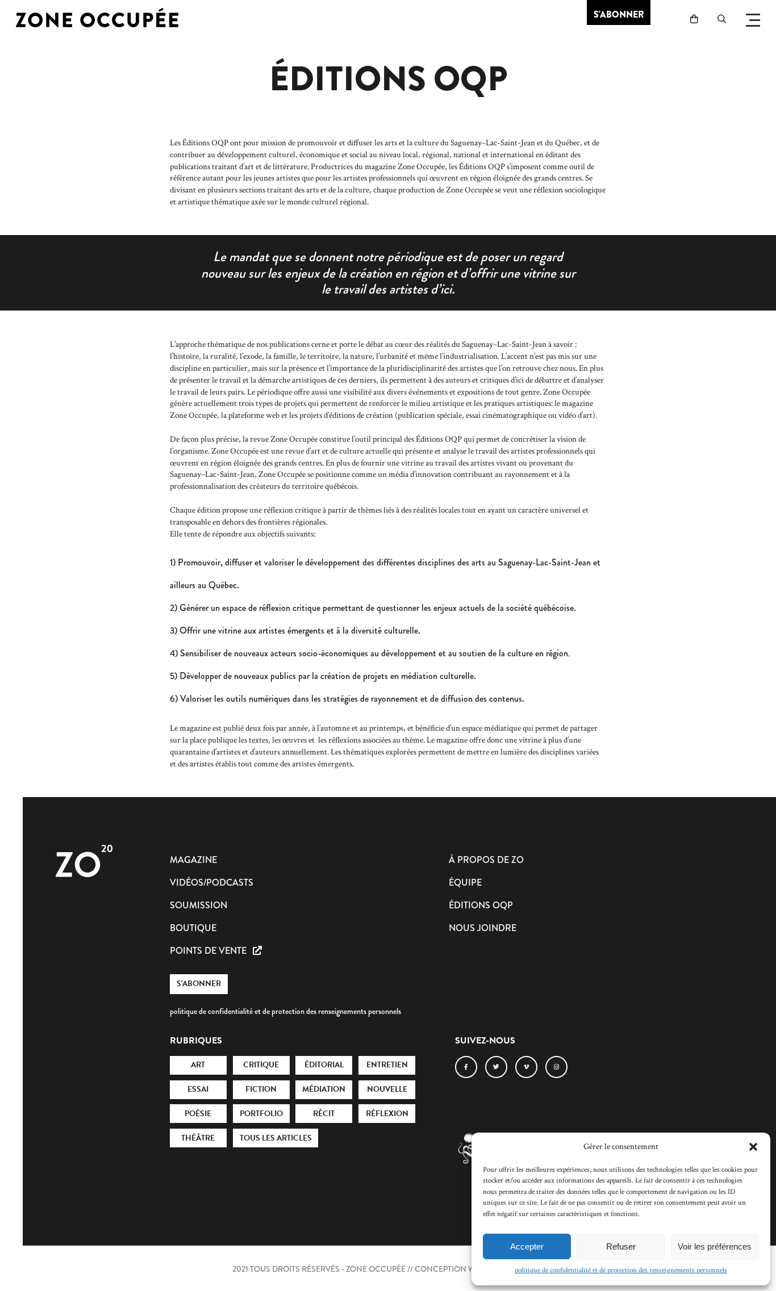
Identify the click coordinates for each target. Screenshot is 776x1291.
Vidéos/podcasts (211, 882)
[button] (753, 1146)
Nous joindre (482, 927)
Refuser (621, 1246)
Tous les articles (276, 1138)
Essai (197, 1089)
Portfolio (261, 1114)
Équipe (465, 882)
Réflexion (387, 1114)
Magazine (193, 859)
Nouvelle (387, 1089)
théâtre (198, 1138)
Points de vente (209, 950)
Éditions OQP (481, 905)
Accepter (527, 1246)
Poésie (198, 1114)
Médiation (323, 1089)
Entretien (387, 1065)
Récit (324, 1114)
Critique (261, 1065)
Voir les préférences (715, 1246)
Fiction (261, 1089)
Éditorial (324, 1065)
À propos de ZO (486, 859)
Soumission (198, 905)
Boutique (193, 927)
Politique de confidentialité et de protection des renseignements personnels (621, 1270)
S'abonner (199, 984)
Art (198, 1065)
